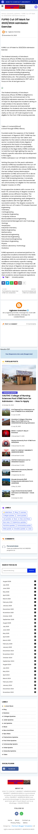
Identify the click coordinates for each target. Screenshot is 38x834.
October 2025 (19, 616)
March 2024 (19, 678)
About (17, 820)
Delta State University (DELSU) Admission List (21, 470)
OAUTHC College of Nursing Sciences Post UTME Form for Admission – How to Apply (16, 398)
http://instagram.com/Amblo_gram (28, 769)
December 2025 (19, 609)
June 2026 (19, 588)
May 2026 (19, 592)
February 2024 (19, 682)
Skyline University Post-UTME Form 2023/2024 (23, 441)
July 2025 (19, 627)
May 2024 (19, 671)
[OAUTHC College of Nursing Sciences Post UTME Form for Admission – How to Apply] (19, 377)
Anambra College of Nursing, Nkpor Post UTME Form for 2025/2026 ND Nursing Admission (23, 421)
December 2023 (19, 689)
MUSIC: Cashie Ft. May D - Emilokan (20, 432)
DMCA (25, 823)
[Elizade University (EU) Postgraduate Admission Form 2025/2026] (6, 482)
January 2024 (19, 685)
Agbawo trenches (17, 310)
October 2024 (19, 658)
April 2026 (19, 595)
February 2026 (19, 602)
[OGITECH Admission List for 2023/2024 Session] (6, 462)
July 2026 (19, 585)
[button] (32, 2)
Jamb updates (21, 515)
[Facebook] (3, 283)
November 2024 (19, 654)
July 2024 (19, 668)
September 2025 (19, 620)
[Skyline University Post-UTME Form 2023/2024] (6, 443)
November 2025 (19, 613)
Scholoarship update (24, 525)
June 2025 (19, 630)
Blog (16, 512)
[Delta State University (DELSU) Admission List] (6, 472)
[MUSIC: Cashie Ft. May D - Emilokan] (6, 433)
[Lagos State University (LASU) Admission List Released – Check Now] (6, 493)
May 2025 (19, 633)
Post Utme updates (9, 525)
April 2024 (19, 675)
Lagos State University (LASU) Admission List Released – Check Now (22, 492)
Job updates (7, 519)
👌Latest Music (7, 512)
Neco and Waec (25, 519)
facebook (11, 769)
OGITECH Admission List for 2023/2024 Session (21, 461)
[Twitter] (7, 283)
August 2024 (19, 665)
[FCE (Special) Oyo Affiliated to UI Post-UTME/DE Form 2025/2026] (6, 412)
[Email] (20, 283)
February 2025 (19, 644)
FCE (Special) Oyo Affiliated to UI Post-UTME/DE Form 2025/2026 (22, 410)
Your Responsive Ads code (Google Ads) (19, 354)
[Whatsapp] (11, 283)
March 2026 (19, 599)
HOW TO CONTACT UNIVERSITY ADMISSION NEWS (22, 451)
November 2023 (19, 692)
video (30, 529)
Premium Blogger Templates (22, 826)
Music (15, 519)
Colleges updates (8, 515)
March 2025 (19, 640)
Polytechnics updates (19, 522)
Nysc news (6, 522)
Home (4, 14)
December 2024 (19, 651)
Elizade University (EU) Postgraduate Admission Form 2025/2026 (22, 481)
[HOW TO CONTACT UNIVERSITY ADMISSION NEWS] (6, 452)
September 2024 (19, 661)
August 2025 (19, 623)
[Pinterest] (16, 283)
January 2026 (19, 606)
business (23, 512)
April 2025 (19, 637)
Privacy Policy (15, 823)
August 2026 (19, 581)
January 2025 (19, 647)
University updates (13, 14)
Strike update (7, 529)
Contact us (26, 820)
